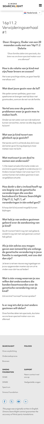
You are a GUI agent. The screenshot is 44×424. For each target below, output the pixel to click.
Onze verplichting (9, 351)
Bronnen (5, 361)
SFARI (4, 377)
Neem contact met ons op (31, 375)
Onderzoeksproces (9, 356)
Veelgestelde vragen (32, 382)
